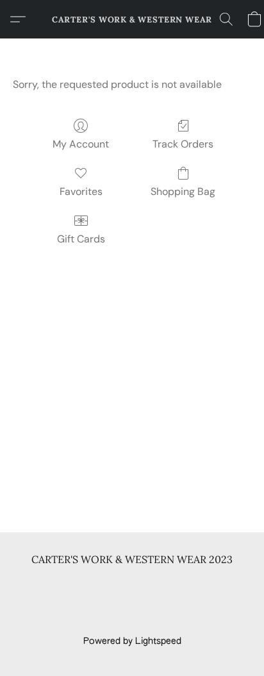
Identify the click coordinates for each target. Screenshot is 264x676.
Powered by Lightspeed (132, 641)
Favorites (81, 191)
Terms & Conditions (98, 582)
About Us (223, 600)
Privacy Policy (181, 582)
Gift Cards (81, 239)
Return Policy (163, 600)
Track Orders (183, 144)
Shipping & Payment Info (72, 600)
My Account (81, 144)
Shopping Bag (183, 191)
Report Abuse (132, 619)
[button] (132, 19)
